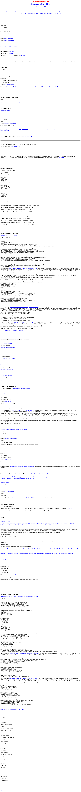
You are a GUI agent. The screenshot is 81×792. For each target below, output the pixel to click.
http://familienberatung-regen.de (7, 369)
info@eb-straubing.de (8, 401)
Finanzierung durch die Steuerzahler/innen (21, 388)
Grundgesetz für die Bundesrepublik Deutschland (40, 6)
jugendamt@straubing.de (9, 84)
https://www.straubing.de (9, 40)
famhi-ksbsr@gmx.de (8, 459)
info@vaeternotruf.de (23, 129)
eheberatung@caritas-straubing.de (10, 438)
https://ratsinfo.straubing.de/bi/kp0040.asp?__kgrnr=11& (12, 101)
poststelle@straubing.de (8, 38)
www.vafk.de (61, 157)
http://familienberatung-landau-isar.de (8, 358)
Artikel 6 (40, 8)
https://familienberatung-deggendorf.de (8, 347)
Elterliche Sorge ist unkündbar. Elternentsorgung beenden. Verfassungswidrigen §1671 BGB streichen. (40, 13)
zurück (2, 790)
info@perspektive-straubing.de (10, 574)
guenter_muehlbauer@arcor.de (10, 123)
